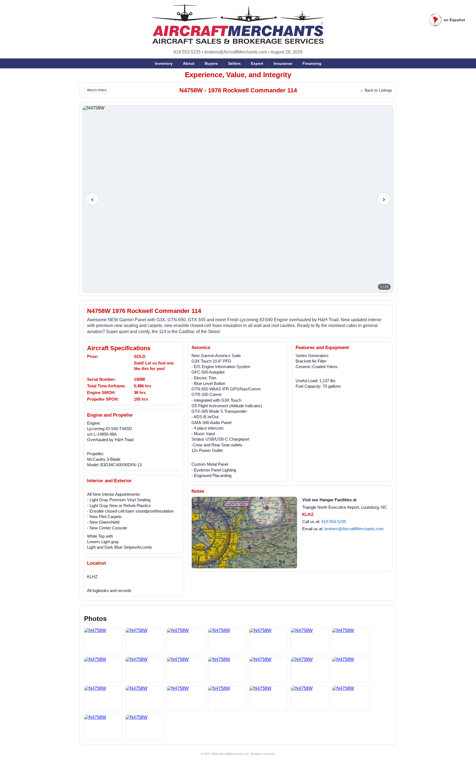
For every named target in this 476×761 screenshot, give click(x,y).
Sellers (234, 63)
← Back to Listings (376, 90)
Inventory (164, 63)
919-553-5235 (333, 521)
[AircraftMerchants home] (238, 23)
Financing (311, 63)
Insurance (283, 63)
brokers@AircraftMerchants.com (235, 52)
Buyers (211, 63)
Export (257, 63)
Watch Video (97, 90)
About (188, 63)
